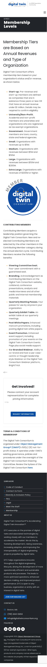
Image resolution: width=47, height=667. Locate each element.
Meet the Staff (13, 506)
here (30, 467)
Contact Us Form (14, 491)
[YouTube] (10, 629)
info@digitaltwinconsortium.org (22, 618)
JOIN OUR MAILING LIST (15, 597)
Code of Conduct (14, 487)
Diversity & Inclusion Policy (18, 495)
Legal (8, 502)
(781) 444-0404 (15, 614)
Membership (12, 510)
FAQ (8, 498)
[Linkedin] (6, 629)
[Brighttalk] (18, 629)
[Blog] (14, 629)
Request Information (23, 414)
